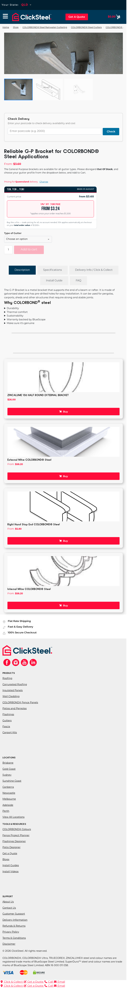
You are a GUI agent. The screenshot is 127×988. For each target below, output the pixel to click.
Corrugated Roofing (14, 684)
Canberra (8, 786)
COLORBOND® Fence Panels (20, 702)
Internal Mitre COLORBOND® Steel (29, 588)
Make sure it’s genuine (20, 323)
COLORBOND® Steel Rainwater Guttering (44, 27)
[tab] (22, 270)
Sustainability (15, 315)
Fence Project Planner (15, 835)
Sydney (6, 774)
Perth (5, 811)
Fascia (6, 726)
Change (44, 182)
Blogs (5, 859)
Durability (13, 308)
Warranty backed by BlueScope (26, 319)
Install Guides (10, 865)
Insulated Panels (12, 690)
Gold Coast (9, 768)
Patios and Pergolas (14, 708)
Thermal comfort (17, 312)
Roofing (7, 678)
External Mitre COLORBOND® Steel (29, 459)
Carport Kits (9, 732)
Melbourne (9, 799)
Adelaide (7, 805)
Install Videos (10, 871)
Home (5, 27)
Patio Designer (11, 847)
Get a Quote (9, 853)
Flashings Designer (14, 841)
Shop (16, 27)
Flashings (8, 714)
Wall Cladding (11, 696)
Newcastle (8, 792)
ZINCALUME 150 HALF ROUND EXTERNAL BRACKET (38, 394)
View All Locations (13, 817)
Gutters (7, 720)
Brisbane (7, 762)
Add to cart (29, 249)
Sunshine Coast (11, 781)
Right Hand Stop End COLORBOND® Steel (33, 523)
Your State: (10, 4)
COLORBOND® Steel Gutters (86, 27)
